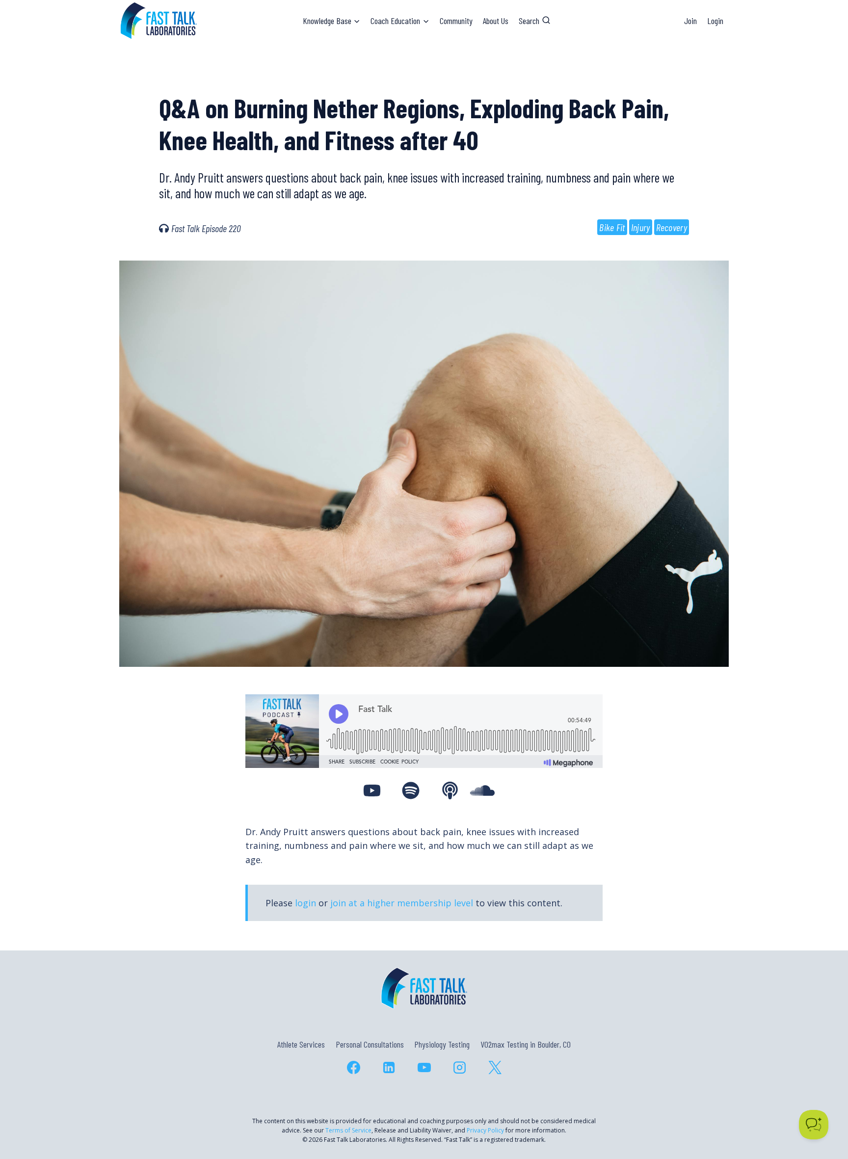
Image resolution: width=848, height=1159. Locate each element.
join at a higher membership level (401, 903)
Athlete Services (301, 1044)
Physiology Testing (442, 1044)
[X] (494, 1067)
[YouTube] (424, 1067)
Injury (640, 227)
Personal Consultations (370, 1044)
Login (715, 20)
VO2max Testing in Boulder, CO (525, 1044)
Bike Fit (612, 227)
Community (456, 20)
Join (690, 20)
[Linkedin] (388, 1067)
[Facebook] (353, 1067)
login (305, 903)
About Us (495, 20)
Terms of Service (348, 1130)
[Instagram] (459, 1067)
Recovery (671, 227)
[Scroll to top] (822, 1109)
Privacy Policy (485, 1130)
